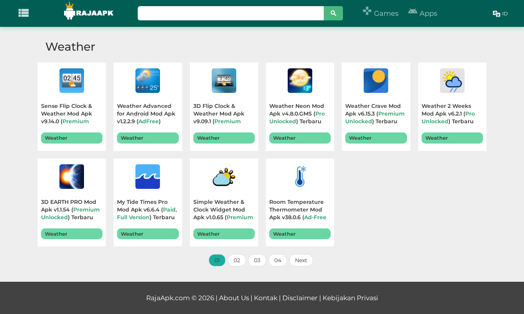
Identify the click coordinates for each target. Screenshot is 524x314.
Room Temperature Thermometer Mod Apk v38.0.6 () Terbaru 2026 (297, 210)
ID (505, 13)
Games (380, 13)
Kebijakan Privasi (350, 298)
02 (237, 260)
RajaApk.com (168, 298)
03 (257, 260)
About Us (234, 298)
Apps (422, 13)
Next (301, 260)
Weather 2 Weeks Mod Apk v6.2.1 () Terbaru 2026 (448, 114)
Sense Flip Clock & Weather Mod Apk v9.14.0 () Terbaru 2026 (67, 114)
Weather (56, 138)
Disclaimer (300, 298)
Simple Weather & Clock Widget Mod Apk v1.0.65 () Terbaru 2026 (223, 210)
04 (277, 260)
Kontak (265, 298)
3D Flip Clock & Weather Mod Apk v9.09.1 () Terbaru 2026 (219, 114)
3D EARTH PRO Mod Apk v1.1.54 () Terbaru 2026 (70, 210)
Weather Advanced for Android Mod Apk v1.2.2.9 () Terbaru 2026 (146, 114)
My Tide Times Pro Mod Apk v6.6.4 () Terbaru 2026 (147, 210)
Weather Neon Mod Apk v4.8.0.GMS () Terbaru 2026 (297, 114)
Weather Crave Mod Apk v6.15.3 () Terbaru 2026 (375, 114)
